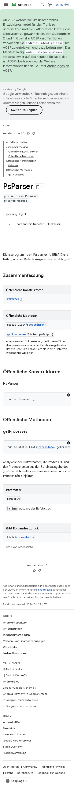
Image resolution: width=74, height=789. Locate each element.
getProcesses (16, 334)
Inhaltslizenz (45, 589)
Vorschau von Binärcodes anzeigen (24, 641)
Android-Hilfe (11, 722)
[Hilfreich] (28, 133)
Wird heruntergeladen (16, 635)
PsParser (13, 299)
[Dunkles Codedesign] (68, 395)
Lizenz (9, 772)
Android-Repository (15, 622)
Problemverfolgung (14, 753)
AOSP (6, 125)
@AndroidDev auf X (15, 675)
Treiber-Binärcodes (14, 653)
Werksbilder (10, 647)
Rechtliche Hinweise (53, 766)
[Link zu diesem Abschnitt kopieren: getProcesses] (31, 431)
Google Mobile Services (17, 740)
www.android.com (14, 734)
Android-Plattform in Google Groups (25, 694)
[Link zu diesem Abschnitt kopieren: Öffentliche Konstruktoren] (64, 372)
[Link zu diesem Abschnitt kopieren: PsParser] (22, 384)
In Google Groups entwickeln (20, 700)
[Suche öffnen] (42, 4)
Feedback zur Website (51, 772)
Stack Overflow (12, 746)
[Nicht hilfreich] (34, 133)
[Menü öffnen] (6, 4)
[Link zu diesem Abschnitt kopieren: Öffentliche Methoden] (54, 420)
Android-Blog (11, 681)
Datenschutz (25, 772)
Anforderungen (12, 628)
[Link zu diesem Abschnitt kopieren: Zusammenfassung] (47, 276)
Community (30, 766)
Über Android (11, 766)
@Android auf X (12, 669)
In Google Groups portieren (19, 706)
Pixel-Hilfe (9, 728)
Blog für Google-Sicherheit (19, 687)
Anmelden (62, 4)
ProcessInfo (34, 324)
